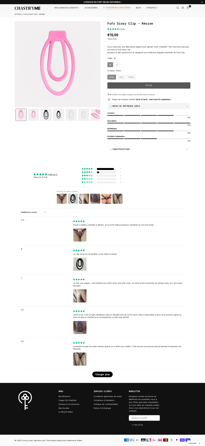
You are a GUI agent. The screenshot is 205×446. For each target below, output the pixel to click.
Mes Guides (64, 408)
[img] (79, 221)
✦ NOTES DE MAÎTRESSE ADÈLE (125, 106)
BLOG (138, 7)
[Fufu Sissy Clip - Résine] (20, 115)
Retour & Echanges (102, 408)
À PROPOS (151, 7)
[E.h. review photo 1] (80, 327)
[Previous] (18, 64)
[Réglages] (182, 7)
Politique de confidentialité (106, 404)
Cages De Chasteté (67, 400)
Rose (111, 77)
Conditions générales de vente (108, 396)
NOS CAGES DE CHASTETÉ (66, 7)
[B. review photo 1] (80, 264)
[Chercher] (177, 7)
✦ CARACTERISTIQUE (120, 149)
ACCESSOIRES (91, 7)
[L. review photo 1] (80, 296)
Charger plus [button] (102, 374)
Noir (121, 77)
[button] (187, 7)
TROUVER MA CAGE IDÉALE (117, 7)
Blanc (131, 77)
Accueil (18, 14)
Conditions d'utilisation (104, 400)
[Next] (96, 64)
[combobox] (194, 443)
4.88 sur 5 (52, 174)
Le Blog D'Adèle (66, 412)
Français (192, 443)
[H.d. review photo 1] (80, 235)
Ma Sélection (64, 396)
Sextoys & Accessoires (69, 404)
